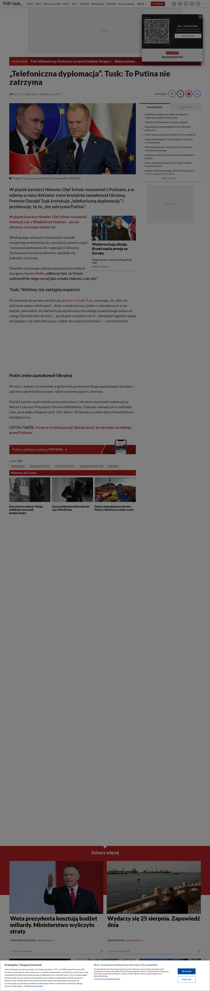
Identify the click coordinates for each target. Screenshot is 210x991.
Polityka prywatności (33, 986)
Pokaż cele (186, 979)
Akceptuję (186, 971)
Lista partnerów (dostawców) (107, 979)
